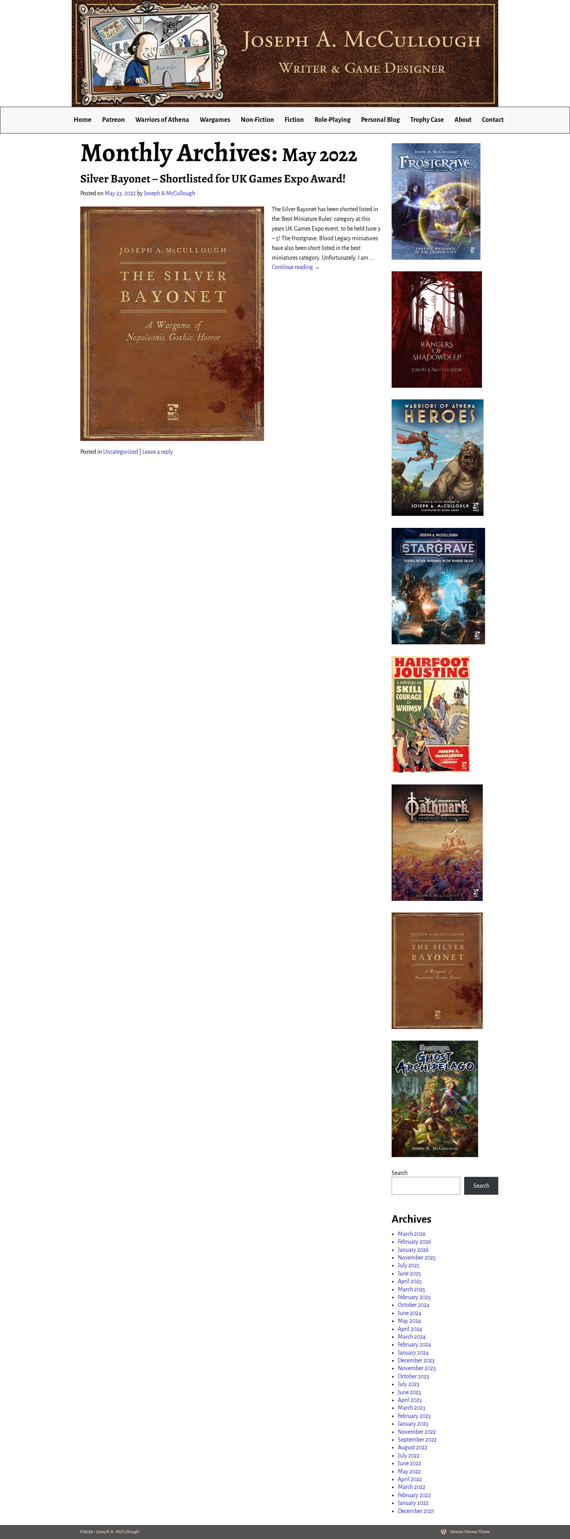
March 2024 (412, 1337)
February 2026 (414, 1242)
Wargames (215, 119)
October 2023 (413, 1376)
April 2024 (410, 1329)
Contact (493, 119)
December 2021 (416, 1511)
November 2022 (417, 1432)
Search (400, 1173)
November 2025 (417, 1257)
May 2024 (409, 1321)
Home (83, 119)
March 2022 (411, 1487)
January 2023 (413, 1424)
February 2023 (414, 1416)
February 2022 (414, 1495)
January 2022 (413, 1503)
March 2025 (411, 1289)
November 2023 (417, 1368)
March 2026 (412, 1234)
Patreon (113, 119)
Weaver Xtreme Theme (470, 1531)
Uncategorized (120, 452)
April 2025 (410, 1281)
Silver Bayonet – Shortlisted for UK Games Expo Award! (213, 178)
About (463, 119)
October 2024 (414, 1305)
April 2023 (410, 1400)
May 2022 (409, 1471)
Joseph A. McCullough (117, 1531)
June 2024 (409, 1313)
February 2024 (414, 1344)
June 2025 (409, 1273)
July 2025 (409, 1265)
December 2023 (416, 1360)
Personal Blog (380, 119)
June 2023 (409, 1392)
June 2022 (409, 1463)
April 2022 (410, 1479)
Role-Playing (332, 119)
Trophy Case (427, 119)
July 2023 (409, 1384)
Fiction (294, 119)
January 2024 (413, 1353)
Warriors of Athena (162, 119)
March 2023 (411, 1408)
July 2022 (409, 1455)
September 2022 (417, 1440)
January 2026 (413, 1250)
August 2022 (412, 1447)
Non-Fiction (257, 119)
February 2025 (414, 1297)
